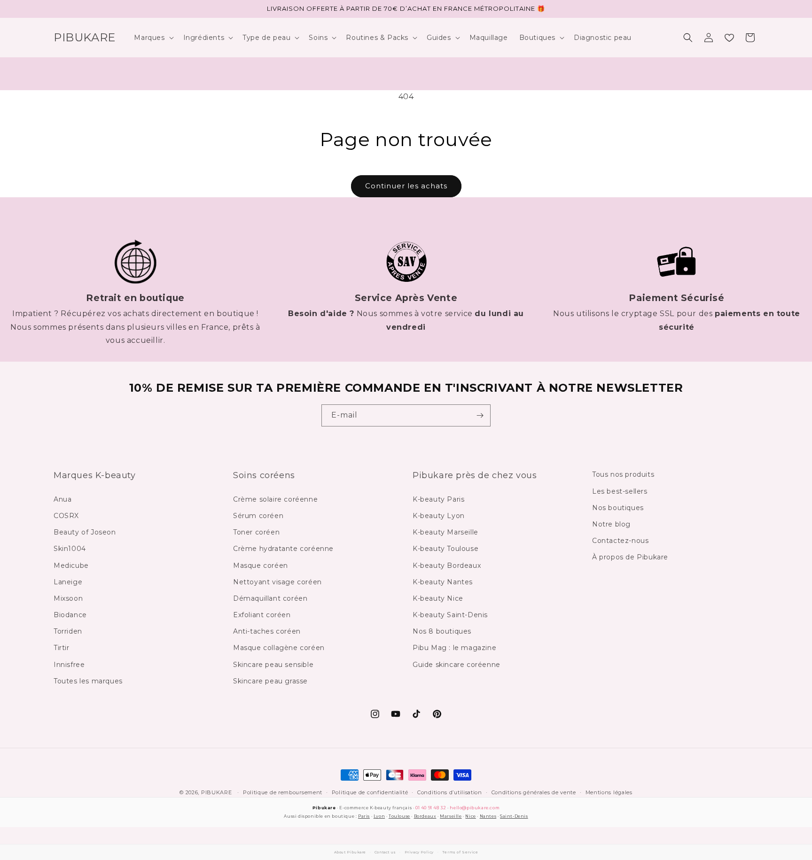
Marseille (450, 816)
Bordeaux (425, 816)
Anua (62, 499)
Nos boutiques (618, 508)
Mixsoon (68, 598)
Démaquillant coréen (270, 598)
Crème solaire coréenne (275, 499)
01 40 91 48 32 (430, 807)
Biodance (70, 615)
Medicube (71, 565)
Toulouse (399, 816)
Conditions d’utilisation (449, 792)
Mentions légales (609, 792)
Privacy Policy (419, 852)
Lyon (379, 816)
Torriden (68, 631)
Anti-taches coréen (267, 631)
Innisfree (69, 664)
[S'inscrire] (479, 415)
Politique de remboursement (282, 792)
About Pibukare (350, 852)
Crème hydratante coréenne (283, 548)
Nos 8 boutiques (442, 631)
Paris (364, 816)
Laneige (68, 582)
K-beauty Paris (438, 499)
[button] (152, 37)
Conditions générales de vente (534, 792)
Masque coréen (260, 565)
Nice (470, 816)
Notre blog (611, 524)
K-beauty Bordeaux (447, 565)
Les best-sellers (620, 491)
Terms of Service (460, 852)
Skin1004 (70, 548)
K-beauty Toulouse (445, 548)
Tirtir (62, 647)
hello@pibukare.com (475, 807)
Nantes (488, 816)
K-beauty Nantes (443, 582)
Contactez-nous (620, 540)
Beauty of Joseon (85, 532)
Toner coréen (256, 532)
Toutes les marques (88, 681)
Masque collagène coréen (279, 647)
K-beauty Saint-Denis (450, 615)
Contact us (385, 852)
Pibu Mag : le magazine (454, 647)
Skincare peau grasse (270, 681)
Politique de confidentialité (370, 792)
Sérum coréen (258, 515)
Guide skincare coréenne (456, 664)
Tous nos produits (623, 474)
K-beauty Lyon (439, 515)
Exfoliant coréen (262, 615)
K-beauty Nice (438, 598)
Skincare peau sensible (273, 664)
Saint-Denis (514, 816)
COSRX (66, 515)
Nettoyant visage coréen (277, 582)
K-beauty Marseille (445, 532)
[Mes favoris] (729, 37)
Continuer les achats (406, 185)
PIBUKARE (216, 792)
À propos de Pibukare (630, 557)
